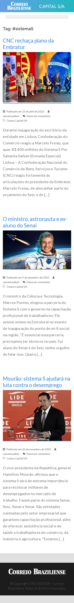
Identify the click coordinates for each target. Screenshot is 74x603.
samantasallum (11, 116)
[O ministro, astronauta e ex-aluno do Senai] (37, 250)
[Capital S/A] (53, 6)
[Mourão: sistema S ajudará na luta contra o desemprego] (37, 415)
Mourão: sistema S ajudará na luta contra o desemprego (36, 381)
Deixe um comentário (38, 116)
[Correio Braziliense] (20, 6)
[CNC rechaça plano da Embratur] (37, 77)
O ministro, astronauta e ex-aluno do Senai (35, 222)
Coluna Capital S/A (17, 120)
